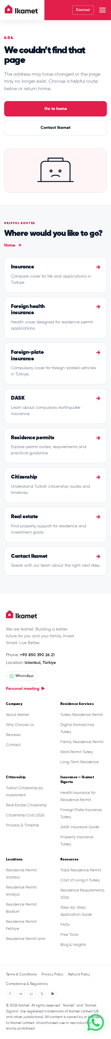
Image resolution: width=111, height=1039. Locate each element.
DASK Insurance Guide (79, 827)
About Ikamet (17, 715)
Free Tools (69, 935)
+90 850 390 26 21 (37, 655)
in (21, 994)
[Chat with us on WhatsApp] (95, 1022)
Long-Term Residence (79, 762)
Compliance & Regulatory (27, 984)
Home (12, 245)
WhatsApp (24, 676)
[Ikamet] (22, 10)
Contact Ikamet (55, 128)
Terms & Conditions (21, 974)
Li (31, 994)
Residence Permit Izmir (26, 939)
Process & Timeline (22, 825)
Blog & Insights (73, 945)
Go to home (55, 109)
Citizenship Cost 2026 (25, 815)
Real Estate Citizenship (26, 805)
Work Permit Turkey (76, 752)
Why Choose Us (20, 725)
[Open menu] (102, 10)
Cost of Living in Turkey (80, 880)
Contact (83, 10)
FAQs (65, 925)
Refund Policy (79, 974)
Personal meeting (25, 689)
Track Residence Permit (80, 870)
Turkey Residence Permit (81, 715)
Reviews (13, 735)
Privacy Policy (52, 974)
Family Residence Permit (82, 742)
